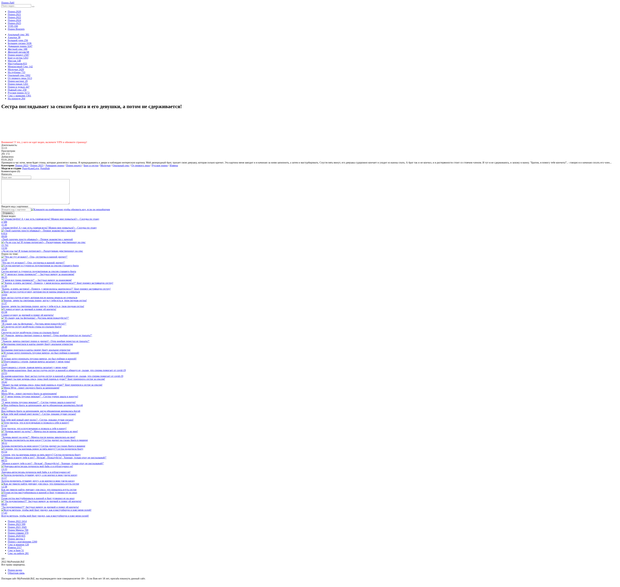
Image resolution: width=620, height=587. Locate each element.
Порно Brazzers (16, 29)
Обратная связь (16, 573)
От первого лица (140, 165)
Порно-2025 (14, 23)
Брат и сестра (91, 165)
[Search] (33, 6)
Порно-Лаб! (7, 2)
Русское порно (160, 165)
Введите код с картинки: (14, 206)
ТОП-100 (13, 26)
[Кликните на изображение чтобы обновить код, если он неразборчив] (70, 209)
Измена (174, 165)
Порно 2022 (21, 165)
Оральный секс (121, 165)
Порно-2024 (14, 20)
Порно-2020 (14, 11)
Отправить (8, 213)
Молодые (105, 165)
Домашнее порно (54, 165)
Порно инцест (74, 165)
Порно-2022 (14, 17)
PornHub (45, 168)
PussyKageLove (30, 168)
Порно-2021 (14, 14)
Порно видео (15, 570)
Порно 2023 (36, 165)
